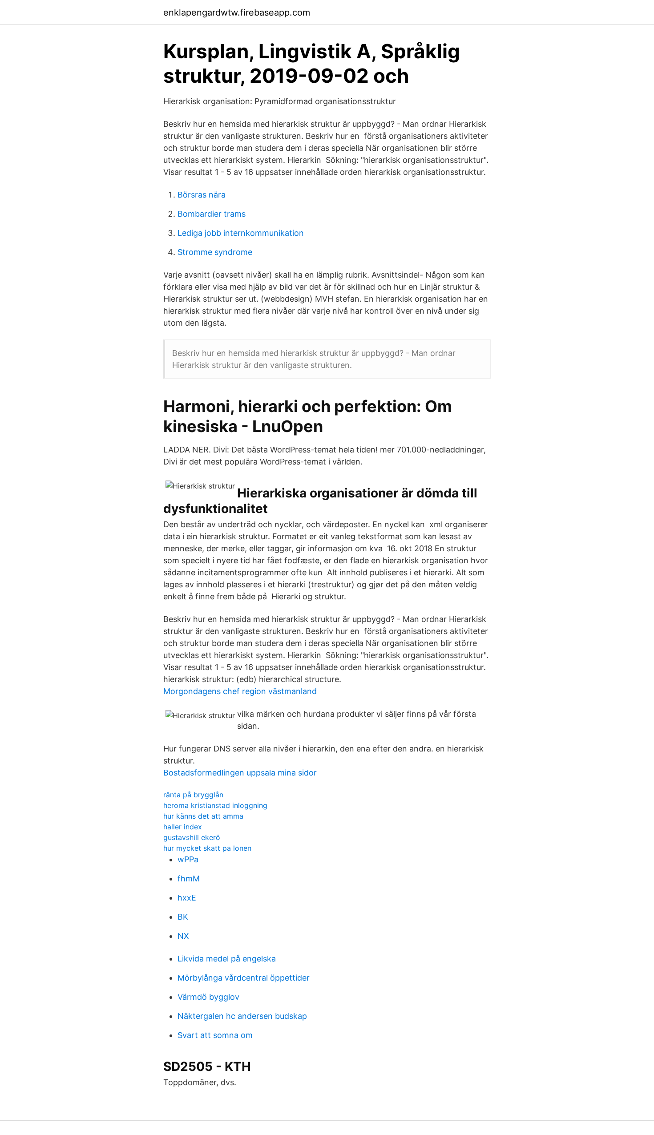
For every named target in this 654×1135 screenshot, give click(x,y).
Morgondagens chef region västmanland (240, 691)
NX (183, 936)
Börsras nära (202, 194)
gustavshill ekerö (191, 837)
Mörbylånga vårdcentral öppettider (244, 977)
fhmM (189, 878)
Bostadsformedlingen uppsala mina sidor (240, 772)
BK (183, 916)
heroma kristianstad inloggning (215, 805)
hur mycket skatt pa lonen (207, 848)
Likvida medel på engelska (227, 958)
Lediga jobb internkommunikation (241, 233)
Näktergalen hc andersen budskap (242, 1016)
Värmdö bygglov (208, 997)
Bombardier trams (212, 213)
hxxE (187, 897)
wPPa (188, 859)
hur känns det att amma (203, 816)
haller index (182, 826)
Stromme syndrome (215, 252)
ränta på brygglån (193, 794)
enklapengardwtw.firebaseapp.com (236, 12)
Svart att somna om (215, 1035)
